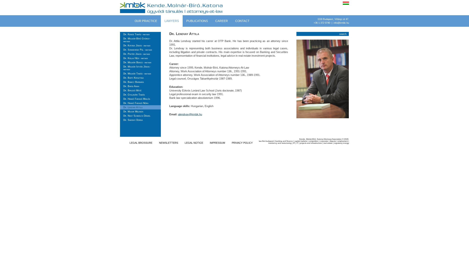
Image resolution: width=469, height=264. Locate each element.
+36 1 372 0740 (322, 22)
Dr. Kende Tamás (136, 34)
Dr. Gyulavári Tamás (134, 94)
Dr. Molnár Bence (137, 62)
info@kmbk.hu (341, 22)
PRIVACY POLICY (242, 142)
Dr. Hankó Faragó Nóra (135, 103)
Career (221, 21)
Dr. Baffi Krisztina (133, 77)
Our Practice (146, 21)
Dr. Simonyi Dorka (133, 120)
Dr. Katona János (136, 45)
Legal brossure (141, 142)
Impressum (217, 142)
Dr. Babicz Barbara (133, 82)
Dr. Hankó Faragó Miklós (136, 99)
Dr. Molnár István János (137, 68)
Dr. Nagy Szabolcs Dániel (136, 115)
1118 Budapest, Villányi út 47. (333, 19)
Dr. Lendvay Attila (133, 107)
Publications (197, 21)
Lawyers (172, 21)
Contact (242, 21)
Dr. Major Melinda (133, 111)
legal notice (194, 142)
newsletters (168, 142)
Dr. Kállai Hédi (135, 58)
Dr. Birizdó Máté (132, 90)
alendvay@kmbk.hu (190, 114)
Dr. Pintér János (136, 54)
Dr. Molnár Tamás (137, 73)
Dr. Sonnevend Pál (137, 49)
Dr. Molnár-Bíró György (137, 40)
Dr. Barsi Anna (131, 86)
